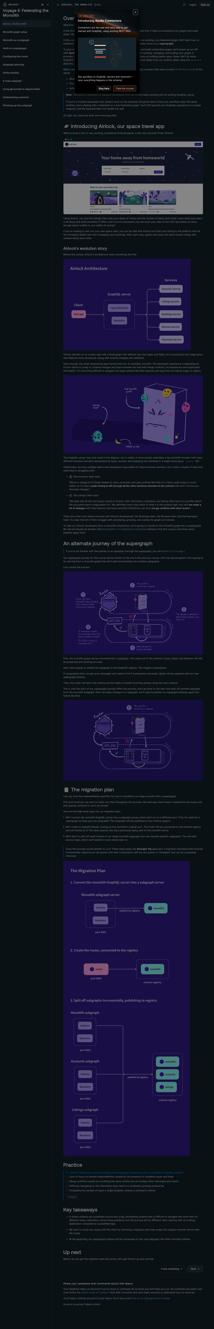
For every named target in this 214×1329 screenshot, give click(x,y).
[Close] (135, 12)
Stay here (104, 88)
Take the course (125, 88)
